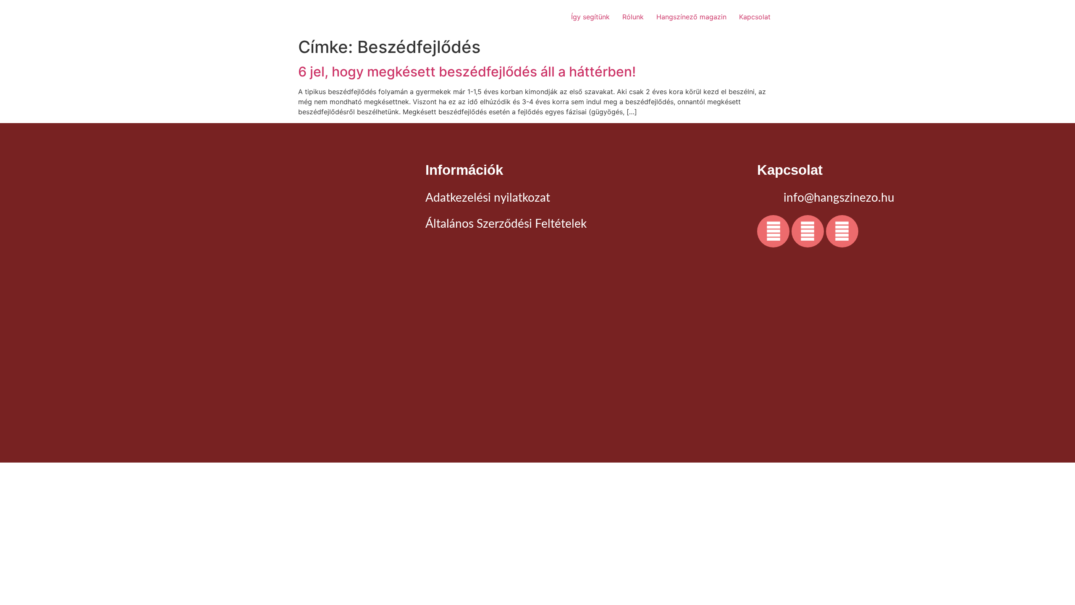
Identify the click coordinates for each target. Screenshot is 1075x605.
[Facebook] (773, 231)
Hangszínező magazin (691, 17)
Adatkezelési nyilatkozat (487, 198)
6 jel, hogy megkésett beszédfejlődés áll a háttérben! (467, 71)
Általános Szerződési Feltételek (506, 224)
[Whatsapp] (842, 231)
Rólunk (633, 17)
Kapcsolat (755, 17)
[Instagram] (808, 231)
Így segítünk (590, 17)
